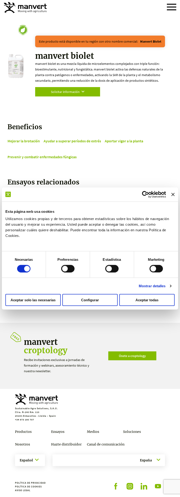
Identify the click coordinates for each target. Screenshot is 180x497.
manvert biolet (150, 41)
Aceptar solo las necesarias (33, 300)
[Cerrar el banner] (173, 194)
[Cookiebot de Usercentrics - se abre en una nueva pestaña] (145, 194)
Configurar (90, 300)
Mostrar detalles (152, 286)
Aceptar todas (146, 300)
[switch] (68, 268)
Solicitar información (65, 92)
